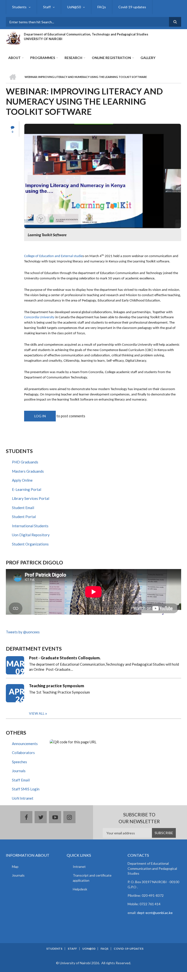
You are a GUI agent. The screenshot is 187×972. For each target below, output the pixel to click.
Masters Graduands (28, 471)
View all (37, 713)
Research (73, 58)
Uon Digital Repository (31, 535)
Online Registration (111, 58)
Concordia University (39, 317)
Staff (47, 7)
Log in (40, 416)
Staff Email (21, 780)
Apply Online (22, 480)
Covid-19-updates (132, 7)
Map (15, 866)
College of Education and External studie (53, 256)
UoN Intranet (22, 798)
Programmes (42, 58)
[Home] (13, 37)
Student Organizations (30, 544)
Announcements (25, 743)
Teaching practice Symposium (56, 685)
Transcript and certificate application (92, 877)
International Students (30, 526)
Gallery (147, 58)
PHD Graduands (25, 462)
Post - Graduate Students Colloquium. (65, 657)
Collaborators (23, 752)
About (14, 58)
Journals (19, 771)
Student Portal (24, 516)
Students (19, 7)
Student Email (23, 507)
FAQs (101, 7)
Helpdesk (80, 889)
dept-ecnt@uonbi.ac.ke (155, 913)
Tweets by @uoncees (23, 632)
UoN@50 (74, 7)
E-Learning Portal (26, 489)
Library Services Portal (30, 498)
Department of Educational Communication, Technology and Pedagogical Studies (86, 34)
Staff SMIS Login (25, 789)
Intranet (79, 866)
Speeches (19, 762)
